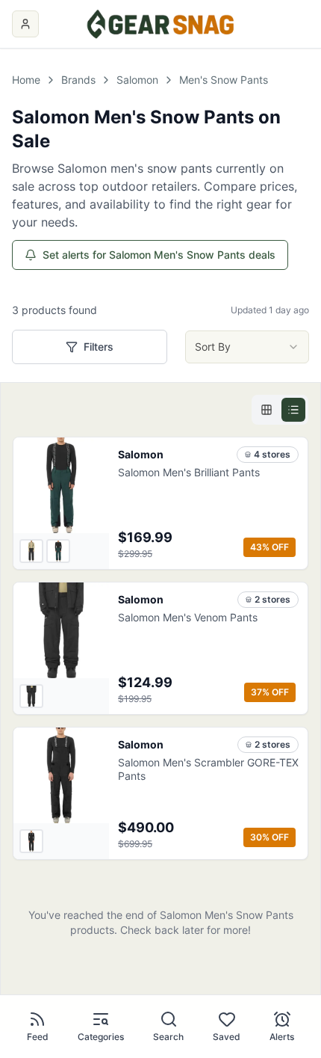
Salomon (137, 79)
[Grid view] (266, 410)
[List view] (293, 410)
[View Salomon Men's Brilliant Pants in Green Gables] (58, 551)
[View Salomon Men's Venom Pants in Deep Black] (31, 696)
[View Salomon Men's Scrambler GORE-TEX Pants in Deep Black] (31, 841)
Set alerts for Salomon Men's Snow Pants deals (159, 254)
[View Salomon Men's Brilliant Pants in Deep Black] (31, 551)
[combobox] (247, 346)
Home (26, 79)
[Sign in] (25, 23)
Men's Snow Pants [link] (223, 79)
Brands (78, 79)
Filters (98, 346)
